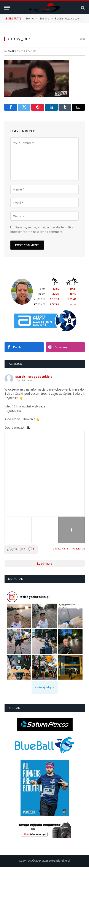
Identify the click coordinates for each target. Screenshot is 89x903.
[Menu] (7, 8)
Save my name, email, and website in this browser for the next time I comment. (41, 229)
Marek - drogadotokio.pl (34, 377)
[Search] (82, 8)
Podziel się (78, 548)
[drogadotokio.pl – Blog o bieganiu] (44, 8)
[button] (19, 616)
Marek (12, 51)
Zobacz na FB (60, 548)
